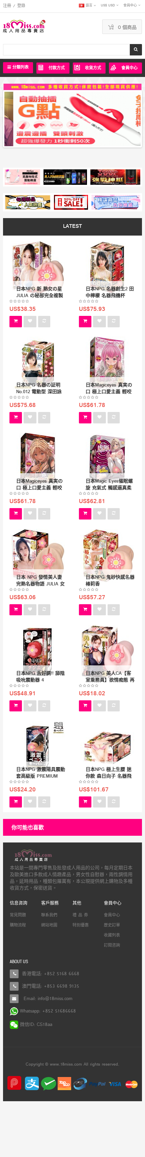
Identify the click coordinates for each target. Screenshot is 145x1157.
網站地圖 (49, 925)
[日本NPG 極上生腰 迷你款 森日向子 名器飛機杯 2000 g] (107, 748)
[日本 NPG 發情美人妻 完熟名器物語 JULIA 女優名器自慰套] (38, 556)
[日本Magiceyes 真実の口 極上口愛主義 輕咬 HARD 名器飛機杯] (38, 460)
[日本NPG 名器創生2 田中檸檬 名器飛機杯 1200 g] (107, 268)
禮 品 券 (80, 915)
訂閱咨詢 (112, 945)
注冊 (7, 6)
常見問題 (18, 915)
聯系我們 (49, 915)
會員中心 (112, 915)
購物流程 (18, 925)
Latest (72, 226)
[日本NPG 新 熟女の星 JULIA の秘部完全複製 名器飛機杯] (38, 268)
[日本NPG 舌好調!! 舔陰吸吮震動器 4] (38, 652)
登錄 (21, 6)
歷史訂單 (112, 925)
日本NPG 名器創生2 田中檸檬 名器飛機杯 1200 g (110, 295)
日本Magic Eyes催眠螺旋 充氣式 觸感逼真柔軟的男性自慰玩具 (109, 488)
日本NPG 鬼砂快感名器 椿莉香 (110, 581)
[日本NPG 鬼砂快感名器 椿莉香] (107, 556)
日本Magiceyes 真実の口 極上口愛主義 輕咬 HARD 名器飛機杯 (39, 488)
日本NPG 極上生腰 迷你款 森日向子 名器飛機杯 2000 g (109, 776)
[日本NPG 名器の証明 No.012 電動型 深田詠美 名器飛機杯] (38, 364)
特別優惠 (80, 925)
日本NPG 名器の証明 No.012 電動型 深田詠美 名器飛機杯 (39, 392)
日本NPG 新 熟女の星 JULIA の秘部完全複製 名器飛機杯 (39, 295)
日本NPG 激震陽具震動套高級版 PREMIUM (40, 773)
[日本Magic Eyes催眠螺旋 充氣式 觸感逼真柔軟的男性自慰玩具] (107, 460)
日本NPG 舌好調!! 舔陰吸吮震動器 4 (40, 677)
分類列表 (20, 67)
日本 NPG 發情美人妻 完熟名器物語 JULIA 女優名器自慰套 (40, 584)
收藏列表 (112, 935)
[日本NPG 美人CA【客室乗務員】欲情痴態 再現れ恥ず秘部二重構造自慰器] (107, 652)
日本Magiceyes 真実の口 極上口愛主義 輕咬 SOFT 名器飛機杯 (109, 392)
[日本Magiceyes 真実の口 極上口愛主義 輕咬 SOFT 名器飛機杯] (107, 364)
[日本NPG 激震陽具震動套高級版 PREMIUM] (38, 748)
